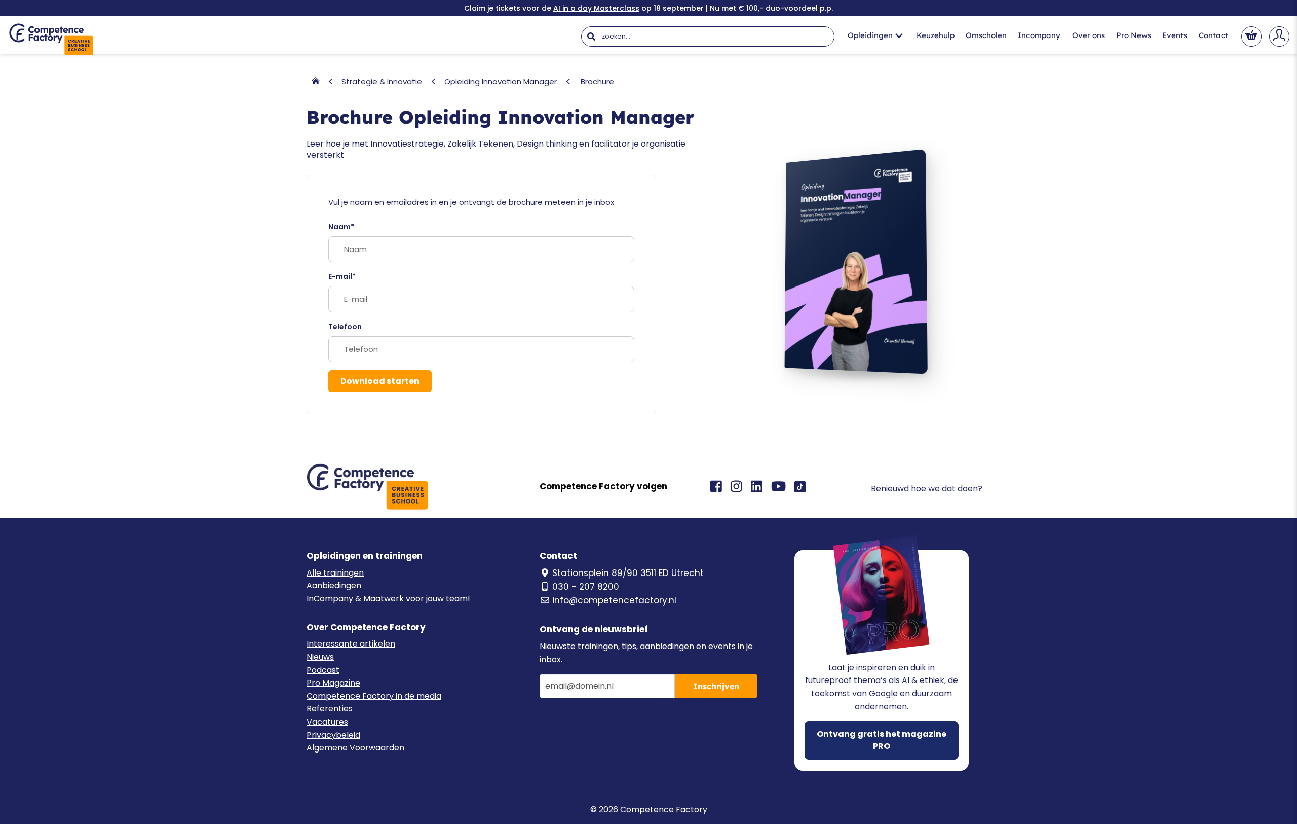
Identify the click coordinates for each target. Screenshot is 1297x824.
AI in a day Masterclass (596, 8)
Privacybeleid (333, 735)
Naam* (341, 227)
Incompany (1039, 35)
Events (1174, 35)
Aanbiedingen (334, 585)
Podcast (323, 670)
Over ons (1088, 35)
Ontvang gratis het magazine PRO (881, 740)
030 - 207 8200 (585, 587)
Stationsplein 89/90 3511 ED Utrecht (628, 573)
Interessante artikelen (351, 644)
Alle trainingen (335, 573)
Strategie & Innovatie (381, 81)
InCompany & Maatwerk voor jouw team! (388, 598)
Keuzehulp (936, 35)
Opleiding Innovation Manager (500, 81)
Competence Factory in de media (374, 696)
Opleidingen (870, 35)
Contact (1213, 35)
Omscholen (986, 35)
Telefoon (345, 326)
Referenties (330, 708)
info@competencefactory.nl (614, 600)
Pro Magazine (333, 683)
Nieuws (320, 657)
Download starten (379, 381)
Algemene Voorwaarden (355, 748)
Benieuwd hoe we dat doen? (926, 488)
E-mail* (342, 276)
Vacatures (327, 722)
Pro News (1133, 35)
